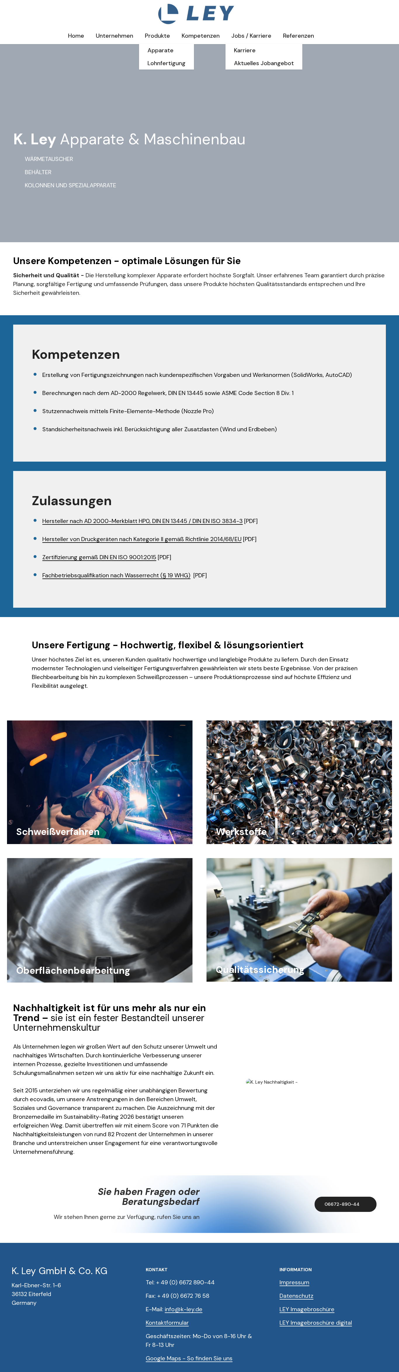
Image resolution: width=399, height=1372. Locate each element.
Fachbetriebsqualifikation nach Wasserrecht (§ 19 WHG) (116, 575)
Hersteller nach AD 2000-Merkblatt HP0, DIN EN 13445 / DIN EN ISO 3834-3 (142, 521)
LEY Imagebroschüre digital (316, 1322)
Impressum (294, 1282)
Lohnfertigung (166, 63)
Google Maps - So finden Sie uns (189, 1358)
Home (76, 35)
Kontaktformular (167, 1322)
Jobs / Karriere (251, 35)
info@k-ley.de (183, 1309)
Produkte (157, 35)
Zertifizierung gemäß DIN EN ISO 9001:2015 (99, 557)
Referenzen (298, 35)
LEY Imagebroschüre (307, 1309)
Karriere (245, 50)
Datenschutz (296, 1296)
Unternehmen (114, 35)
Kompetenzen (201, 35)
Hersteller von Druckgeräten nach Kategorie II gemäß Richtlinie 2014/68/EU (142, 539)
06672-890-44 (342, 1204)
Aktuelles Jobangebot (264, 63)
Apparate (161, 50)
